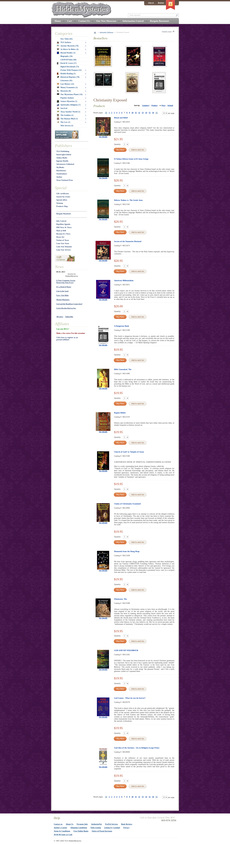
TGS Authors (65, 42)
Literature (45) (66, 81)
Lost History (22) (67, 84)
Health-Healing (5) (68, 74)
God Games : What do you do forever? (129, 698)
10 (132, 113)
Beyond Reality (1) (67, 53)
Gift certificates (62, 194)
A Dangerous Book (121, 326)
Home (58, 21)
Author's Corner (60, 828)
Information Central (133, 21)
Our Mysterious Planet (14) (71, 94)
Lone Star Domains (64, 247)
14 (146, 113)
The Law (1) (65, 122)
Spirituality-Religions (106, 32)
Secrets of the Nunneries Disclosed (127, 241)
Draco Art (60, 237)
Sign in (151, 3)
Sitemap (59, 203)
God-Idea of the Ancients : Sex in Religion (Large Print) (136, 748)
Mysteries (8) (65, 91)
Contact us (58, 824)
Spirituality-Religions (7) (70, 105)
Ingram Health (62, 161)
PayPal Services (111, 824)
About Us (69, 824)
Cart (69, 21)
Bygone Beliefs (120, 413)
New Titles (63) (66, 39)
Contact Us (84, 21)
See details (103, 137)
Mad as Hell (61, 231)
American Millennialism (124, 281)
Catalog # (145, 105)
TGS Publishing (62, 151)
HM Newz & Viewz (64, 227)
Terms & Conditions (62, 831)
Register (161, 3)
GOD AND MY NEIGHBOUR (126, 650)
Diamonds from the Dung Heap (126, 551)
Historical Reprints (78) (69, 77)
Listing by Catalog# (112, 828)
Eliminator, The (120, 599)
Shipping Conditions (78, 828)
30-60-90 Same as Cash (63, 835)
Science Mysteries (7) (68, 101)
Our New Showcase (106, 21)
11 (136, 113)
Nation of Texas (62, 240)
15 (150, 113)
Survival (63, 108)
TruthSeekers (61, 174)
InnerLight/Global (63, 155)
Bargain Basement (63, 214)
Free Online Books (80, 831)
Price (163, 105)
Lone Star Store (62, 243)
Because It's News (63, 234)
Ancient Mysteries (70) (69, 46)
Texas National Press (64, 180)
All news (59, 317)
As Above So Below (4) (69, 49)
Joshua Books (61, 158)
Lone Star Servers (63, 250)
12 (139, 113)
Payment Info (82, 824)
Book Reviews (126, 824)
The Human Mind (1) (69, 119)
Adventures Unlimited (65, 164)
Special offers (61, 200)
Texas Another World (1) (70, 112)
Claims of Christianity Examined (127, 504)
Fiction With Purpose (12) (71, 70)
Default (170, 105)
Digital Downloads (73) (69, 67)
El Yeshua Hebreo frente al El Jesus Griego (131, 159)
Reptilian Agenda (63, 224)
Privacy (126, 828)
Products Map (62, 206)
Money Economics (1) (69, 87)
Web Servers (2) (66, 126)
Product (154, 105)
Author (59, 177)
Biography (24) (66, 56)
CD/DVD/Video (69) (68, 60)
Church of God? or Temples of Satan (129, 452)
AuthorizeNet (96, 824)
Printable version (167, 31)
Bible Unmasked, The (122, 369)
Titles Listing (95, 828)
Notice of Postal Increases (102, 831)
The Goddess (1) (66, 115)
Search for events (63, 197)
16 (153, 113)
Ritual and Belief (121, 118)
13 (143, 113)
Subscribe (69, 317)
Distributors (61, 171)
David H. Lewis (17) (68, 63)
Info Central (61, 221)
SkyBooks (60, 167)
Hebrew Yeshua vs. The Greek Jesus (128, 200)
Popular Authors (67, 98)
